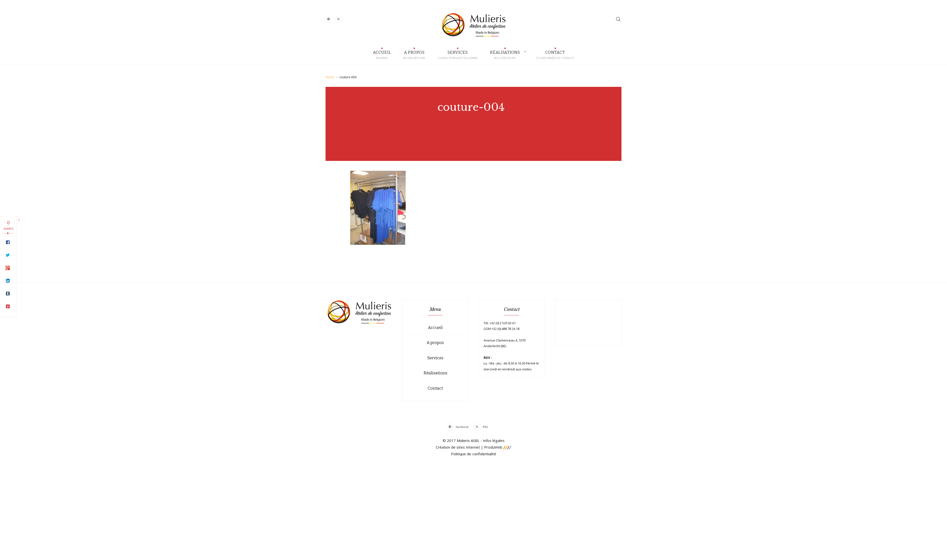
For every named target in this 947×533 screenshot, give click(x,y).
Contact (435, 388)
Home (330, 77)
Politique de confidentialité (473, 453)
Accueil (435, 327)
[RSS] (477, 427)
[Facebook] (450, 427)
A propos (435, 342)
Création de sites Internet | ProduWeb (469, 447)
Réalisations (435, 373)
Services (435, 358)
